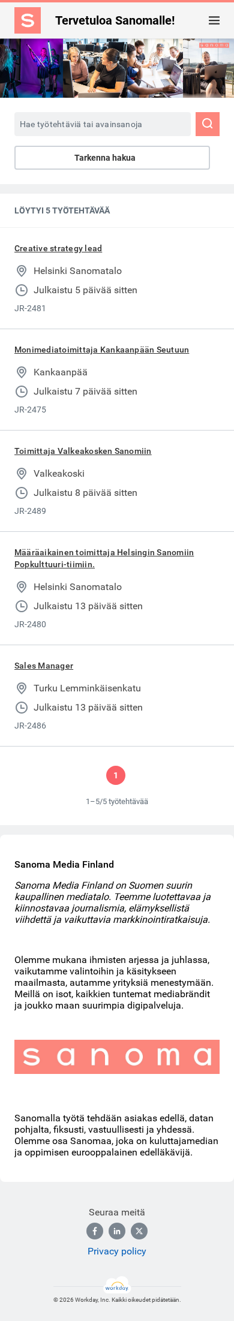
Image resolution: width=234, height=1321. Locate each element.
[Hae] (208, 124)
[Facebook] (94, 1231)
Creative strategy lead (58, 248)
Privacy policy (117, 1251)
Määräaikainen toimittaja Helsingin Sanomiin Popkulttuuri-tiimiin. (104, 558)
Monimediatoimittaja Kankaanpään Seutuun (101, 349)
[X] (139, 1231)
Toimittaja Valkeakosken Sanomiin (83, 451)
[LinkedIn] (117, 1231)
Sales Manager (43, 665)
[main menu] (214, 20)
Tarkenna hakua (105, 158)
